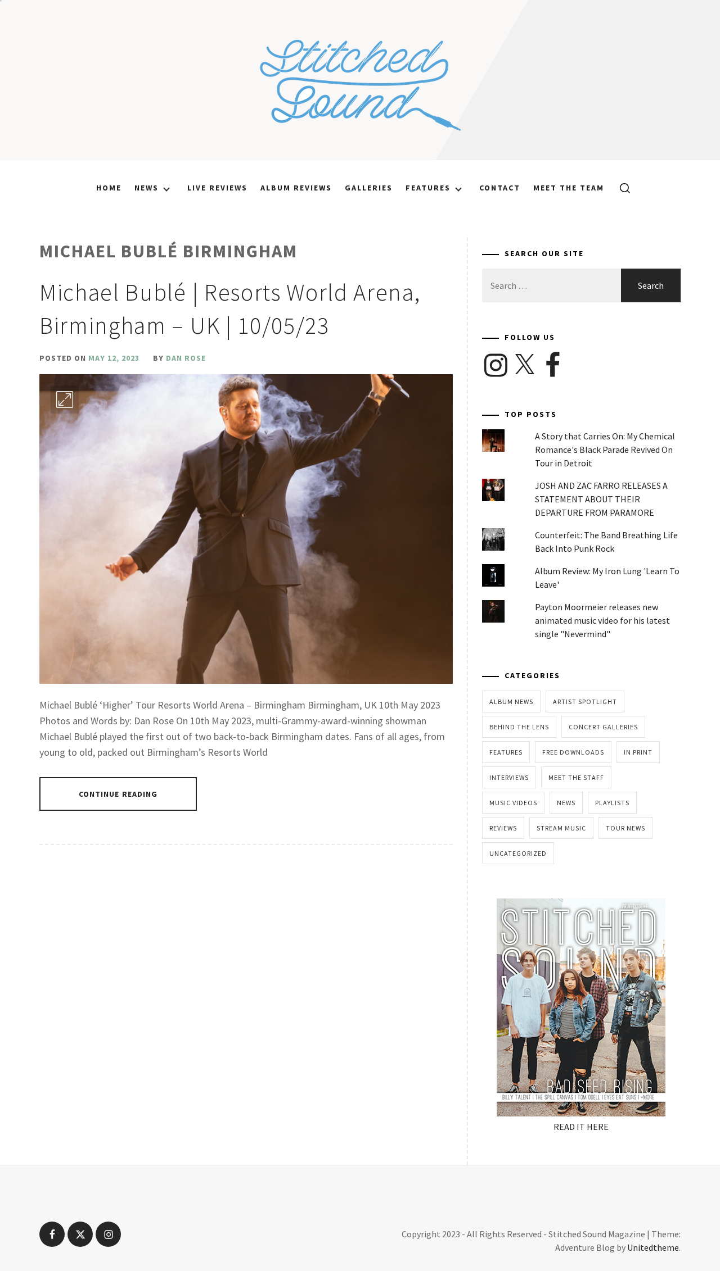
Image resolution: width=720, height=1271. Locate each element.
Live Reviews (217, 188)
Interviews (509, 777)
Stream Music (561, 828)
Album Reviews (296, 188)
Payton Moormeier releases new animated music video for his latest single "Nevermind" (602, 620)
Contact (499, 188)
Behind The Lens (519, 727)
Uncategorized (518, 853)
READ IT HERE (581, 1126)
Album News (511, 701)
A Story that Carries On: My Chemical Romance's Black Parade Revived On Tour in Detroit (605, 449)
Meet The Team (568, 188)
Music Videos (513, 802)
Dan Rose (186, 358)
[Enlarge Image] (65, 399)
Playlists (612, 802)
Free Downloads (573, 752)
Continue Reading (118, 794)
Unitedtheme (653, 1247)
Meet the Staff (576, 777)
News (146, 188)
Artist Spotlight (585, 701)
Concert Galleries (603, 727)
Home (109, 188)
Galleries (369, 188)
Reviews (503, 828)
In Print (638, 752)
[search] (620, 188)
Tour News (625, 828)
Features (428, 188)
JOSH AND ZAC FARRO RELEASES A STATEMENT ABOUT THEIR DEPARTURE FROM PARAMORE (601, 499)
